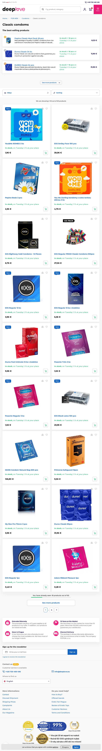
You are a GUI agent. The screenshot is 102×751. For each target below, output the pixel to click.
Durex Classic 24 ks (23, 52)
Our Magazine (8, 713)
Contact (5, 694)
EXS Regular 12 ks (13, 308)
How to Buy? (57, 694)
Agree (76, 747)
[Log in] (84, 9)
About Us (6, 709)
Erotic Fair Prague (59, 702)
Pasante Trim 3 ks (62, 362)
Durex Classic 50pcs (63, 524)
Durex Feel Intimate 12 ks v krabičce (21, 362)
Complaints (7, 705)
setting (55, 747)
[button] (98, 9)
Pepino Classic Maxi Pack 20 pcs (29, 38)
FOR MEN (14, 18)
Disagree (65, 747)
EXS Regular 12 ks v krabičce (67, 308)
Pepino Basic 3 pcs (13, 198)
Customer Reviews (59, 709)
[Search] (43, 9)
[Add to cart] (45, 153)
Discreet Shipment (10, 698)
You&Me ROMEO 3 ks (14, 144)
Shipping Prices (9, 702)
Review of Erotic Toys (60, 705)
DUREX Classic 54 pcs (24, 65)
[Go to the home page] (13, 9)
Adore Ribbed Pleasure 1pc (66, 578)
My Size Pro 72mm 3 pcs (16, 524)
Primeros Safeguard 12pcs (66, 470)
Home (4, 18)
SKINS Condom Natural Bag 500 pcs (21, 470)
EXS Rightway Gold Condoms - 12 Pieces (23, 254)
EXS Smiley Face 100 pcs (65, 144)
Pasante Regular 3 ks (14, 416)
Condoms (25, 18)
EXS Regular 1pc (12, 578)
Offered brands (58, 698)
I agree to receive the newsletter (14, 657)
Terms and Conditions (61, 713)
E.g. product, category (54, 9)
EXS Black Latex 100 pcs (65, 416)
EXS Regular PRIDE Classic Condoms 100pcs (74, 254)
